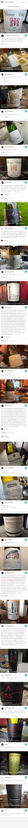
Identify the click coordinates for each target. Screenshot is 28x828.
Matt (4, 277)
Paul (2, 340)
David (4, 340)
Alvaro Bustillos (8, 74)
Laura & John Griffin (9, 708)
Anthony (6, 595)
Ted (2, 44)
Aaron (2, 595)
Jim (2, 432)
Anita (6, 240)
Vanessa (7, 194)
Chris (2, 198)
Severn (5, 116)
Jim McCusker (8, 182)
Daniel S (6, 436)
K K (5, 810)
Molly (6, 744)
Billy (4, 152)
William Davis (8, 675)
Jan (2, 81)
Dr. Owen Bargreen (9, 626)
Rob (2, 277)
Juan (5, 81)
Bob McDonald (8, 573)
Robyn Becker (8, 777)
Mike (4, 432)
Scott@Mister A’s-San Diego (11, 35)
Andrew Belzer (8, 539)
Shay (5, 198)
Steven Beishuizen (9, 228)
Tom (4, 44)
